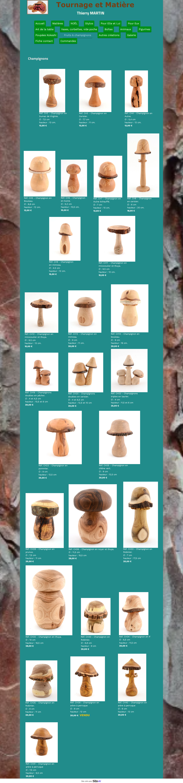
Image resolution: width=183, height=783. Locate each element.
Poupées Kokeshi (45, 35)
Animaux (125, 29)
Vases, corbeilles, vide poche (79, 29)
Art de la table (44, 29)
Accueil (40, 23)
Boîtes (109, 29)
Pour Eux (133, 23)
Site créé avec (87, 781)
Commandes (68, 40)
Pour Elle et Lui (110, 23)
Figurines (144, 29)
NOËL (74, 23)
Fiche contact (44, 40)
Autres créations (109, 35)
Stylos (89, 23)
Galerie (131, 35)
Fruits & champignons (77, 35)
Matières (57, 23)
